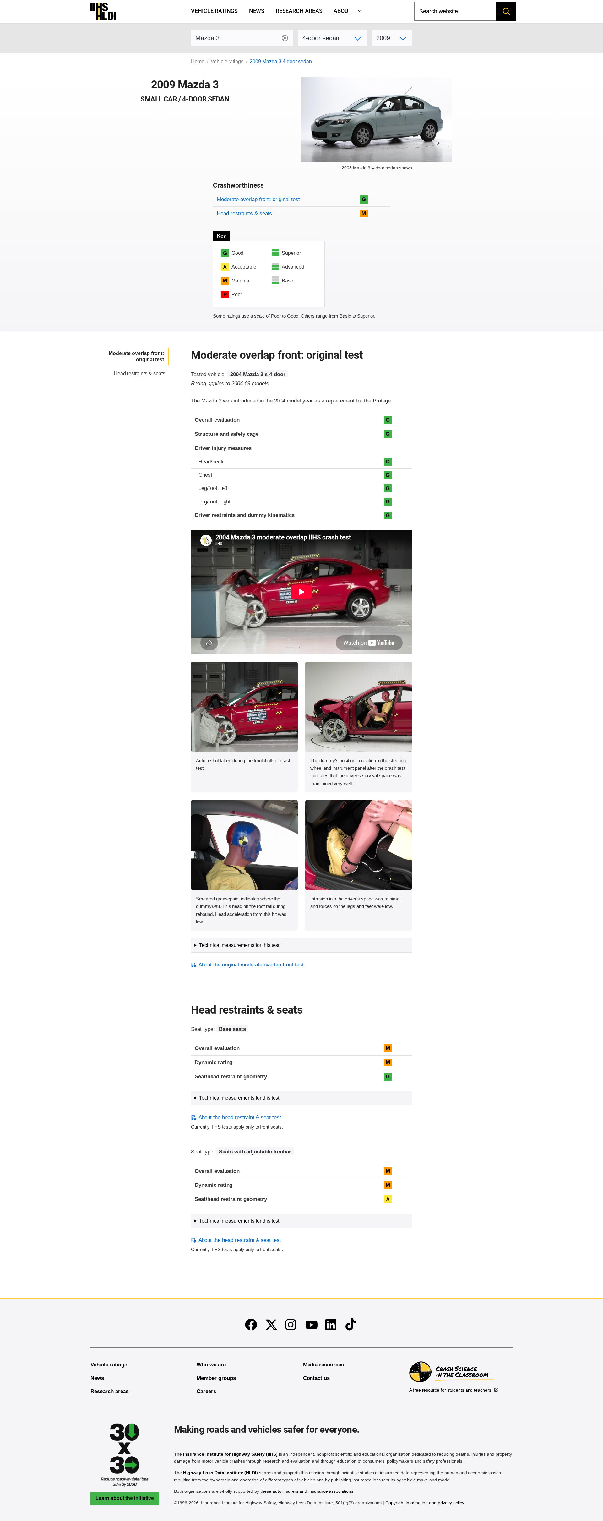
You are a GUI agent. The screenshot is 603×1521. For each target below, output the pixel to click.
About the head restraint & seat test (239, 1117)
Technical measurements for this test (239, 945)
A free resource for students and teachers (450, 1389)
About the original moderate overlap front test (250, 965)
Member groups (216, 1378)
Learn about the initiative (124, 1498)
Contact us (316, 1378)
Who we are (211, 1365)
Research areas (299, 11)
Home (197, 61)
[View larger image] (244, 707)
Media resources (323, 1365)
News (257, 11)
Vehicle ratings (214, 11)
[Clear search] (285, 38)
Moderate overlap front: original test (258, 199)
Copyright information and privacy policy (424, 1502)
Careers (206, 1391)
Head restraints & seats (244, 213)
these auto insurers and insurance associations (306, 1491)
